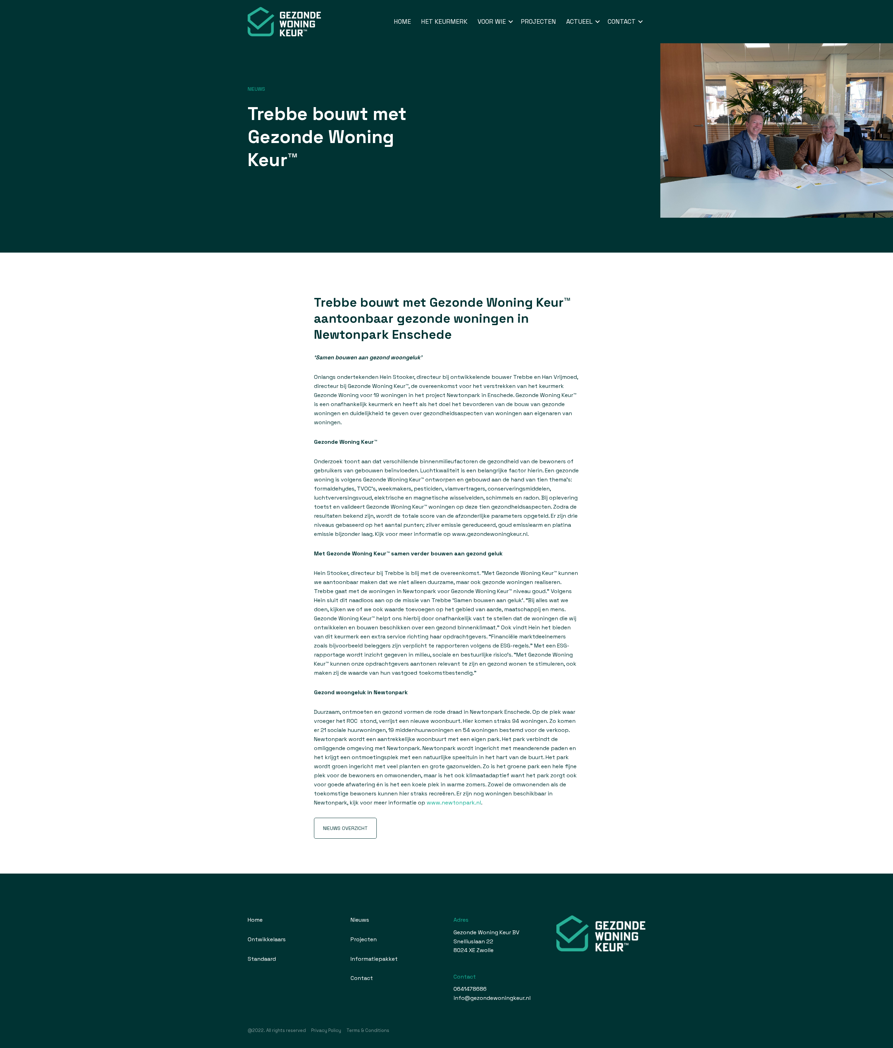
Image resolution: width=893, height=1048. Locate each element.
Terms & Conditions (367, 1030)
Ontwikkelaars (267, 939)
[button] (511, 22)
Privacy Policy (326, 1030)
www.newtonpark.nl (454, 802)
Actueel (579, 21)
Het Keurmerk (444, 21)
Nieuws (256, 89)
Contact (622, 21)
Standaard (262, 959)
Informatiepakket (374, 959)
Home (402, 21)
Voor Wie (492, 21)
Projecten (538, 21)
